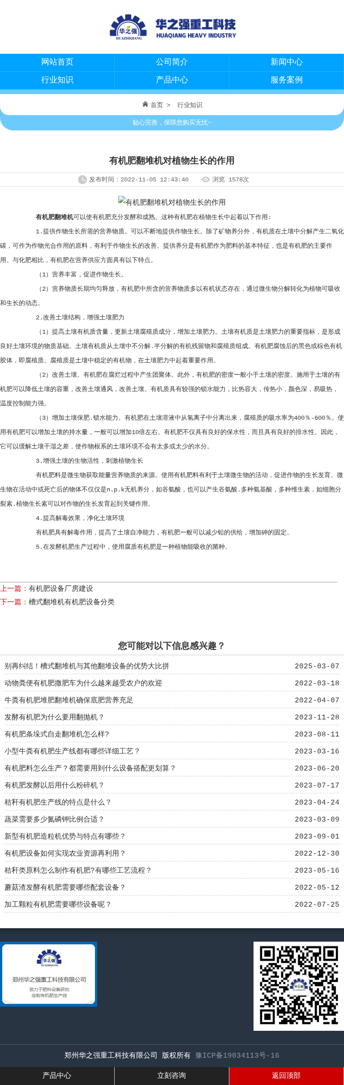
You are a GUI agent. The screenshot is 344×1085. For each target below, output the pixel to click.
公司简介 (172, 62)
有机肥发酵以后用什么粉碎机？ (54, 786)
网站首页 (57, 62)
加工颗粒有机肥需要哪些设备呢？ (58, 905)
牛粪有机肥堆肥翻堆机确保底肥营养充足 (68, 701)
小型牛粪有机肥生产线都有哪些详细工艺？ (72, 752)
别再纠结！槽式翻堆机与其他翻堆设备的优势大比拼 (86, 667)
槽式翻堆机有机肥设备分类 (72, 602)
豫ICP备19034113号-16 (237, 1056)
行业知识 (57, 80)
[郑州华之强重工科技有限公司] (172, 43)
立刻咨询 (171, 1076)
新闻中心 (287, 62)
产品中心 (172, 80)
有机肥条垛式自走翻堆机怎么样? (56, 735)
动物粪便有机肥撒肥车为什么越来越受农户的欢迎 (83, 684)
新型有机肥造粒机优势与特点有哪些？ (65, 837)
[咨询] (48, 1005)
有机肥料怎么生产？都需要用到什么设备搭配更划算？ (90, 769)
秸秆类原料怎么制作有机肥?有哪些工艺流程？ (78, 871)
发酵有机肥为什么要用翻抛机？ (54, 718)
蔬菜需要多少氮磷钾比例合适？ (54, 820)
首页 (156, 105)
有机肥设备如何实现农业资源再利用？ (65, 854)
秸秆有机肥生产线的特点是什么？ (58, 803)
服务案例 (287, 80)
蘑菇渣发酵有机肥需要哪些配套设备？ (65, 888)
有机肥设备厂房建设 (61, 589)
